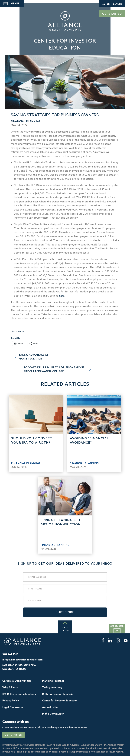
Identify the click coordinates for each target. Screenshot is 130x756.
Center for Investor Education (60, 700)
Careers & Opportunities (16, 680)
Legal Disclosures (12, 707)
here (61, 296)
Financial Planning (25, 121)
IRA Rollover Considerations (19, 694)
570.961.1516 (10, 654)
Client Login (112, 3)
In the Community (53, 713)
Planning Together (53, 680)
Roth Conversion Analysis (57, 694)
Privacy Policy (10, 700)
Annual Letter (50, 707)
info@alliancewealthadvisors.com (22, 660)
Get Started (112, 13)
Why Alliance (10, 687)
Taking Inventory (52, 687)
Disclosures (17, 331)
